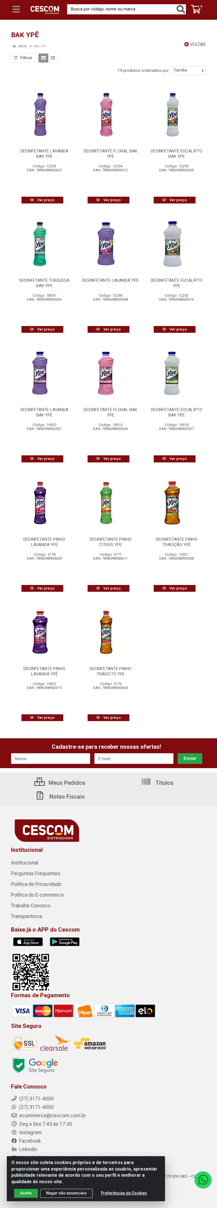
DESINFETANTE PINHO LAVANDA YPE (44, 542)
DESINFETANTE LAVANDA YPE (110, 280)
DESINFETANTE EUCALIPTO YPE (176, 283)
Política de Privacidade (36, 884)
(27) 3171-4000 (36, 1107)
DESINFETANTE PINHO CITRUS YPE (110, 542)
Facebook (29, 1141)
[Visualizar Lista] (53, 58)
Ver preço (45, 200)
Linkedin (27, 1149)
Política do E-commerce (37, 895)
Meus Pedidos (66, 782)
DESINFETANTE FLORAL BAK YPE (110, 153)
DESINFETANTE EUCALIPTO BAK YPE (176, 153)
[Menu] (16, 9)
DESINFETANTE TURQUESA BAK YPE (44, 283)
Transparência (26, 916)
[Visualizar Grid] (43, 58)
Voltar (197, 44)
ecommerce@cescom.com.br (52, 1115)
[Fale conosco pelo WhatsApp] (202, 1179)
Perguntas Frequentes (35, 873)
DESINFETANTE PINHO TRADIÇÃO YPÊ (177, 542)
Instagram (30, 1132)
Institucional (24, 863)
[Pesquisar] (181, 9)
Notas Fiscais (66, 796)
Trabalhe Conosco (31, 905)
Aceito (26, 1193)
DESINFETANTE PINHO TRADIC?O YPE (110, 671)
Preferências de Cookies (124, 1193)
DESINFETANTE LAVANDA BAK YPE (44, 153)
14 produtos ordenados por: (144, 70)
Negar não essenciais (66, 1193)
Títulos (163, 782)
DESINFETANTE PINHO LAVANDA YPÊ (44, 671)
